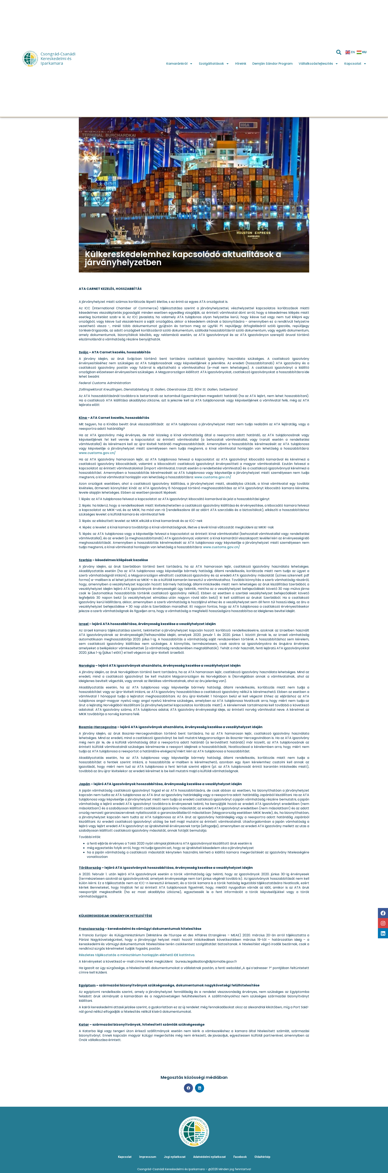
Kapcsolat (352, 63)
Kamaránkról (177, 63)
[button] (188, 1088)
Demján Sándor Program (272, 63)
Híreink (240, 63)
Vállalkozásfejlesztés (316, 63)
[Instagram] (383, 923)
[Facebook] (383, 913)
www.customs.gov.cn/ (97, 453)
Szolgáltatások (211, 63)
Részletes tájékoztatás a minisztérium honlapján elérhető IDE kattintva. (137, 955)
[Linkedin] (383, 933)
